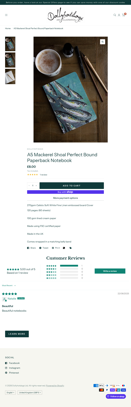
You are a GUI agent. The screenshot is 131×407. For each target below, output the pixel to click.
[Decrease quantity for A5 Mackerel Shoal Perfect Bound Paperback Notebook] (29, 185)
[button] (51, 266)
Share (33, 248)
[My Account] (119, 15)
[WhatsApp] (64, 248)
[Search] (115, 15)
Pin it (57, 248)
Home (8, 28)
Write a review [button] (110, 271)
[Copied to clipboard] (71, 248)
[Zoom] (102, 41)
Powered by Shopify (55, 385)
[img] (9, 293)
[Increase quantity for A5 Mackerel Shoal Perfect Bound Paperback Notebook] (36, 185)
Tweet (45, 248)
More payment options (65, 198)
